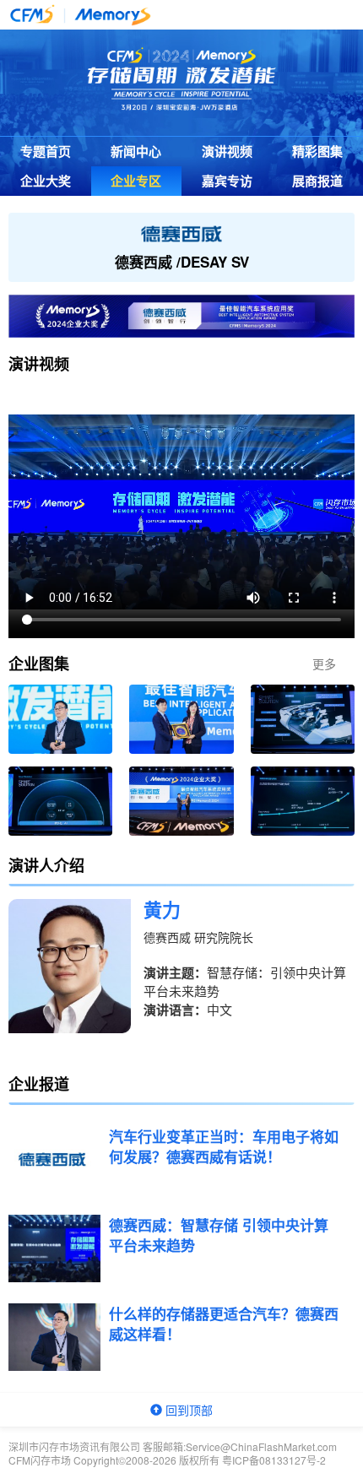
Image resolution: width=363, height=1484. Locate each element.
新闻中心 (136, 151)
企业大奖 (45, 180)
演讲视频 (227, 151)
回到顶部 (187, 1409)
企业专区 (136, 180)
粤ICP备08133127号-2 (274, 1460)
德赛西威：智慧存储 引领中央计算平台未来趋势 (218, 1235)
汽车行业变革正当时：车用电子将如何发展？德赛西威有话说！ (224, 1146)
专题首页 (45, 151)
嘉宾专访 (227, 180)
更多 (324, 663)
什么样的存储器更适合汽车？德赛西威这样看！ (224, 1323)
